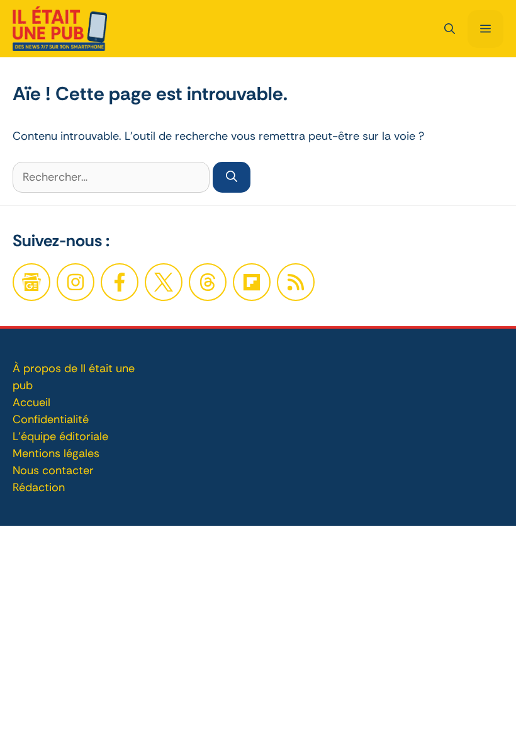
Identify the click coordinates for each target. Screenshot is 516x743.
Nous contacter (53, 470)
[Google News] (31, 282)
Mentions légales (56, 453)
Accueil (31, 402)
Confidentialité (51, 419)
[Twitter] (163, 282)
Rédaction (39, 487)
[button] (450, 29)
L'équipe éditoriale (60, 436)
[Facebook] (75, 282)
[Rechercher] (231, 177)
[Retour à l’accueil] (60, 27)
